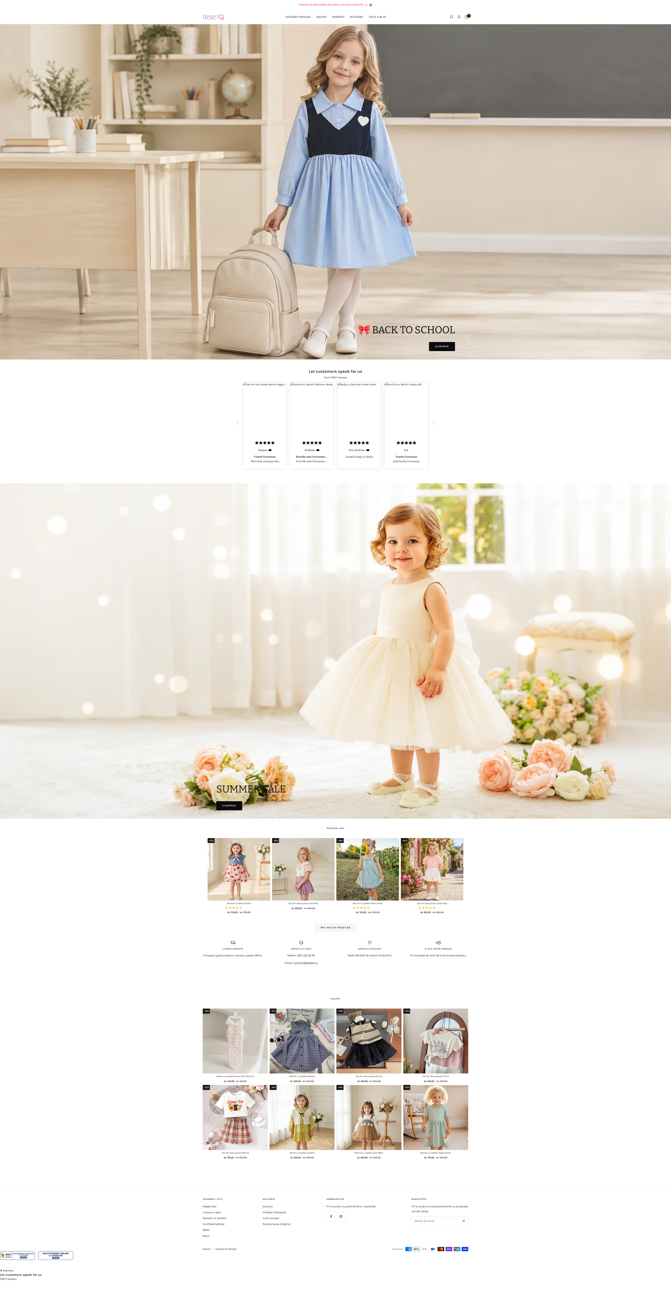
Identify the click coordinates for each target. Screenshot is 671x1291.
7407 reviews (8, 1279)
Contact (268, 1206)
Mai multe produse (336, 927)
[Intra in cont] (459, 16)
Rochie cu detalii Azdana (302, 1076)
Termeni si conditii (215, 1218)
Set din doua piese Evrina (369, 1076)
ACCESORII (356, 17)
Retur (206, 1236)
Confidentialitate (213, 1224)
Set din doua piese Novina (235, 1152)
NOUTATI (321, 17)
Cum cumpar (271, 1218)
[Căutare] (451, 17)
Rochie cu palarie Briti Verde (368, 903)
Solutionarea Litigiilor (277, 1224)
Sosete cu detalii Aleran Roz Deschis (235, 1076)
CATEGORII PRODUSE (298, 17)
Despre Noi (210, 1206)
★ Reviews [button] (6, 1270)
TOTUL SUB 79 (377, 17)
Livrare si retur (212, 1212)
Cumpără (442, 346)
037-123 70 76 (306, 955)
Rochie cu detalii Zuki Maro (369, 1152)
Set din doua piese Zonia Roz (432, 903)
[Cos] (466, 17)
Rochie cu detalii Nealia (302, 1152)
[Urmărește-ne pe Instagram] (341, 1216)
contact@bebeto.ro (306, 963)
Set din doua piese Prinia (436, 1076)
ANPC (206, 1230)
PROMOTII (338, 17)
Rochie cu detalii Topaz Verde (435, 1152)
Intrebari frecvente (274, 1212)
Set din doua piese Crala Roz (303, 903)
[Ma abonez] (463, 1221)
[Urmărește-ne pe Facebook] (331, 1216)
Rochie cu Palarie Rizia (239, 903)
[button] (238, 422)
